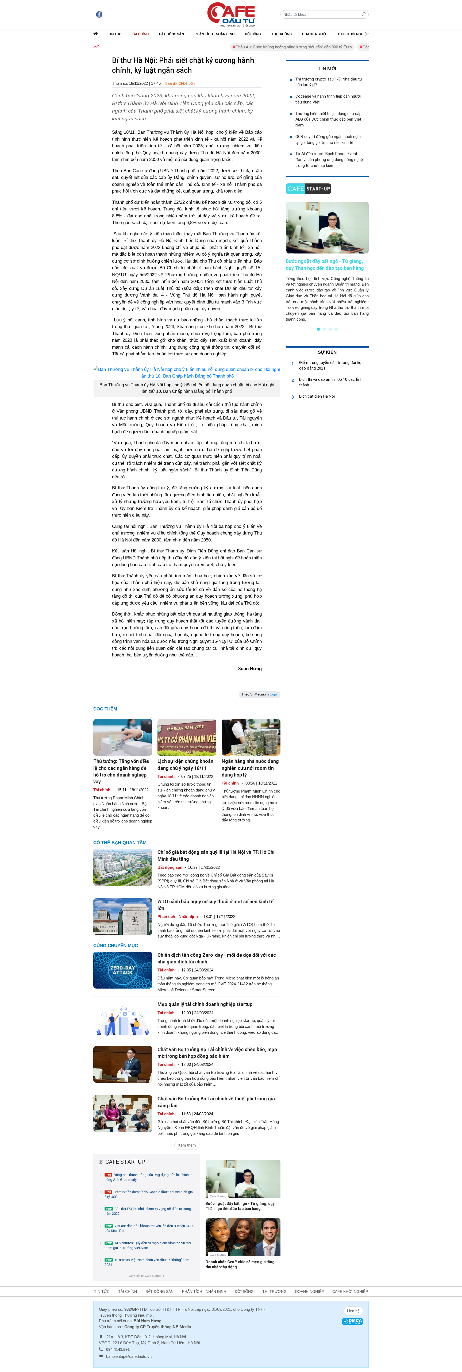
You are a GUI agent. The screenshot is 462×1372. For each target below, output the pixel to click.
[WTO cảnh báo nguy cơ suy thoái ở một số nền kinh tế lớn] (122, 916)
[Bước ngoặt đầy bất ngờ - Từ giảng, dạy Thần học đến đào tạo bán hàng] (243, 1183)
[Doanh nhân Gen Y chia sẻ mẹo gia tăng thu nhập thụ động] (243, 1241)
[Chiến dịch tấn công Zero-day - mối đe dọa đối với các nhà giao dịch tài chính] (122, 969)
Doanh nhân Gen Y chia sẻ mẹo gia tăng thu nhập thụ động (240, 1264)
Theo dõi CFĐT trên (179, 84)
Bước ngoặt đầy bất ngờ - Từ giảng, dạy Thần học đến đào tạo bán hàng (240, 1206)
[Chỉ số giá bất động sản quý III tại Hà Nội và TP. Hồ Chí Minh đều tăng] (122, 866)
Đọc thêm (105, 709)
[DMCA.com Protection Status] (352, 1321)
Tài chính (140, 34)
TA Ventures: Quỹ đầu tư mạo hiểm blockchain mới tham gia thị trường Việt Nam (148, 1245)
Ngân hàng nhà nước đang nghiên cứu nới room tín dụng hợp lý (250, 767)
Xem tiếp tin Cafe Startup (146, 1275)
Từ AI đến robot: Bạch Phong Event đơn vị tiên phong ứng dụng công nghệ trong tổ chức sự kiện (329, 159)
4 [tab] (336, 329)
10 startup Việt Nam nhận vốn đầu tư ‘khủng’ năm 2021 (147, 1262)
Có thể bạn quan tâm (120, 842)
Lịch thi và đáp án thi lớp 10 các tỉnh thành (331, 382)
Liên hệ (353, 1311)
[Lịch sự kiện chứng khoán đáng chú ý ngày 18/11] (186, 737)
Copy (274, 694)
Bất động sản (171, 34)
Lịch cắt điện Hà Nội (317, 396)
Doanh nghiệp (315, 34)
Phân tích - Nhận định (214, 34)
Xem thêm (187, 1145)
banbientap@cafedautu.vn (129, 1356)
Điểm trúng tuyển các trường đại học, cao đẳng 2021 (331, 365)
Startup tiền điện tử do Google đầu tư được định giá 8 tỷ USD (149, 1194)
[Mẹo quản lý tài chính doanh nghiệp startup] (122, 1019)
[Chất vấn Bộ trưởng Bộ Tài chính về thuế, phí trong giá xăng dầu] (122, 1113)
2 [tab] (324, 329)
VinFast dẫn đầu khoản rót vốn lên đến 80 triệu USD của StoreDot (149, 1228)
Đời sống (253, 34)
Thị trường (281, 34)
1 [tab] (318, 329)
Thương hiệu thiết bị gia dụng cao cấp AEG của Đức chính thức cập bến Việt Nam (328, 119)
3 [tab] (330, 329)
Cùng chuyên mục (115, 945)
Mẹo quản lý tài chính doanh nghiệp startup (204, 1004)
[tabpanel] (327, 262)
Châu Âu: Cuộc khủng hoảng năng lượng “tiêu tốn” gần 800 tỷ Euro (270, 47)
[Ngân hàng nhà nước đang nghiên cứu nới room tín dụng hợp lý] (251, 737)
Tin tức (114, 34)
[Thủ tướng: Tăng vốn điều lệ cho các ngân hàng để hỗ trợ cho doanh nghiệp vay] (122, 737)
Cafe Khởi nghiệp (353, 34)
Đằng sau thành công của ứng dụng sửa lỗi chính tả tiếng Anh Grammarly (148, 1177)
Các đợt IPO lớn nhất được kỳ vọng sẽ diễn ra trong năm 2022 (148, 1211)
